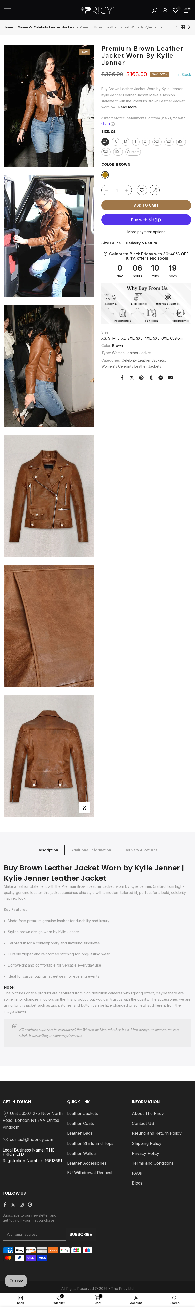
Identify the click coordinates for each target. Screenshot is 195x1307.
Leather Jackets (82, 1113)
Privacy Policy (145, 1153)
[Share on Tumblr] (151, 378)
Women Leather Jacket (131, 353)
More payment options (146, 232)
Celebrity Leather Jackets (143, 360)
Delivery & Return (141, 243)
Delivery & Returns (141, 850)
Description (47, 850)
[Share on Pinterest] (141, 378)
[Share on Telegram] (160, 378)
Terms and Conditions (153, 1163)
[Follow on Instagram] (21, 1205)
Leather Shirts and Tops (90, 1143)
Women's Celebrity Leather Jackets (46, 27)
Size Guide (111, 243)
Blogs (137, 1183)
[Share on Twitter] (131, 378)
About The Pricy (148, 1113)
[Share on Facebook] (122, 378)
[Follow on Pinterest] (30, 1205)
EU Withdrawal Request (89, 1172)
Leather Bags (79, 1133)
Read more (127, 107)
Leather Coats (80, 1123)
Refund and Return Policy (157, 1133)
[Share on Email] (170, 378)
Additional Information (91, 850)
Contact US (143, 1123)
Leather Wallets (82, 1153)
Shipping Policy (146, 1143)
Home (8, 27)
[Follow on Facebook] (5, 1205)
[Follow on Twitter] (13, 1205)
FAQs (137, 1173)
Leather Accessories (86, 1163)
